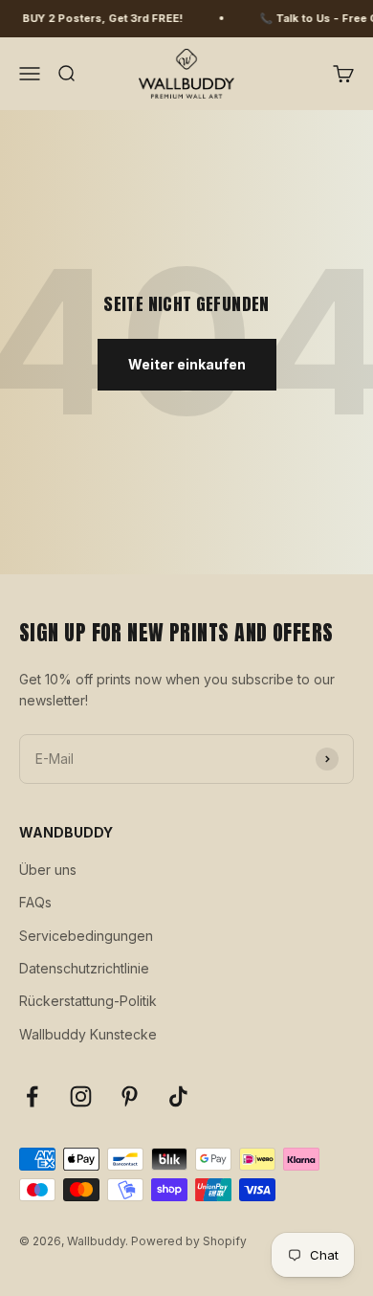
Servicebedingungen (86, 935)
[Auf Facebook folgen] (32, 1096)
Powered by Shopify (189, 1241)
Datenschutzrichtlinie (84, 968)
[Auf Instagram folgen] (81, 1096)
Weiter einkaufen (187, 364)
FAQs (35, 902)
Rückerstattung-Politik (88, 1001)
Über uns (48, 869)
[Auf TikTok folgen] (178, 1096)
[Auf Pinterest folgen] (130, 1096)
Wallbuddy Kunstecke (88, 1034)
